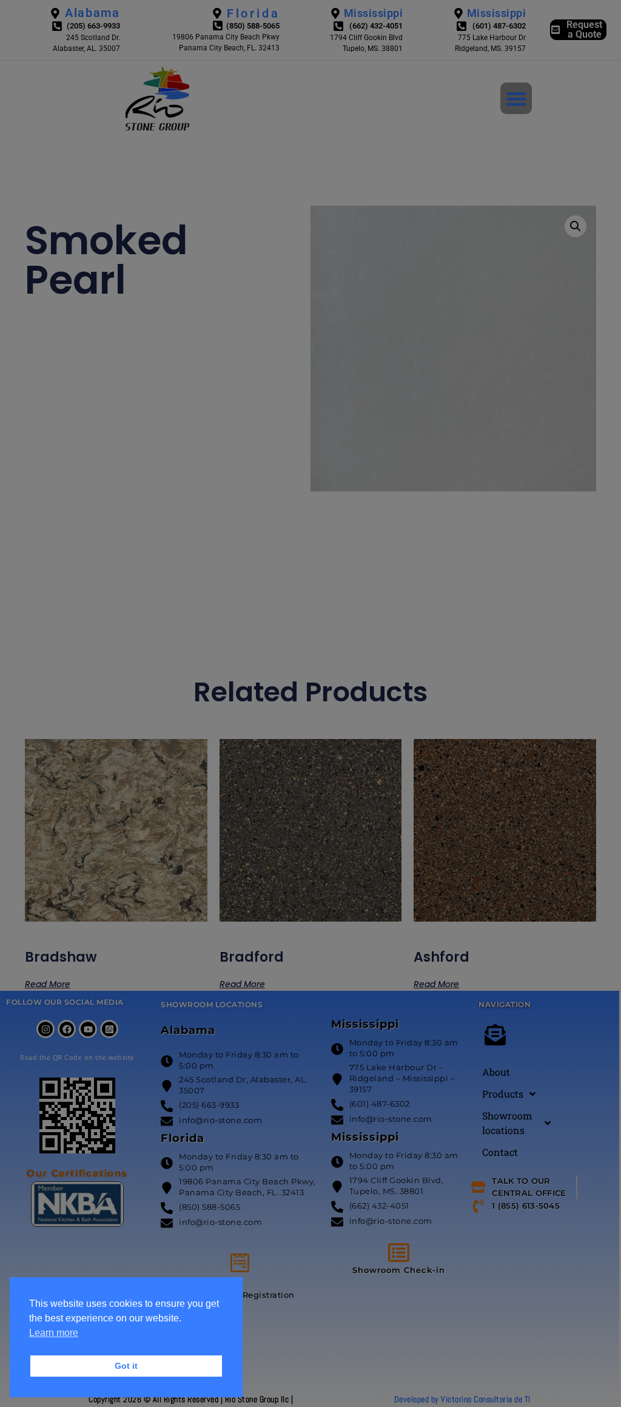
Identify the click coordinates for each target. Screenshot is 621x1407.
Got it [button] (126, 1366)
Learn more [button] (53, 1333)
